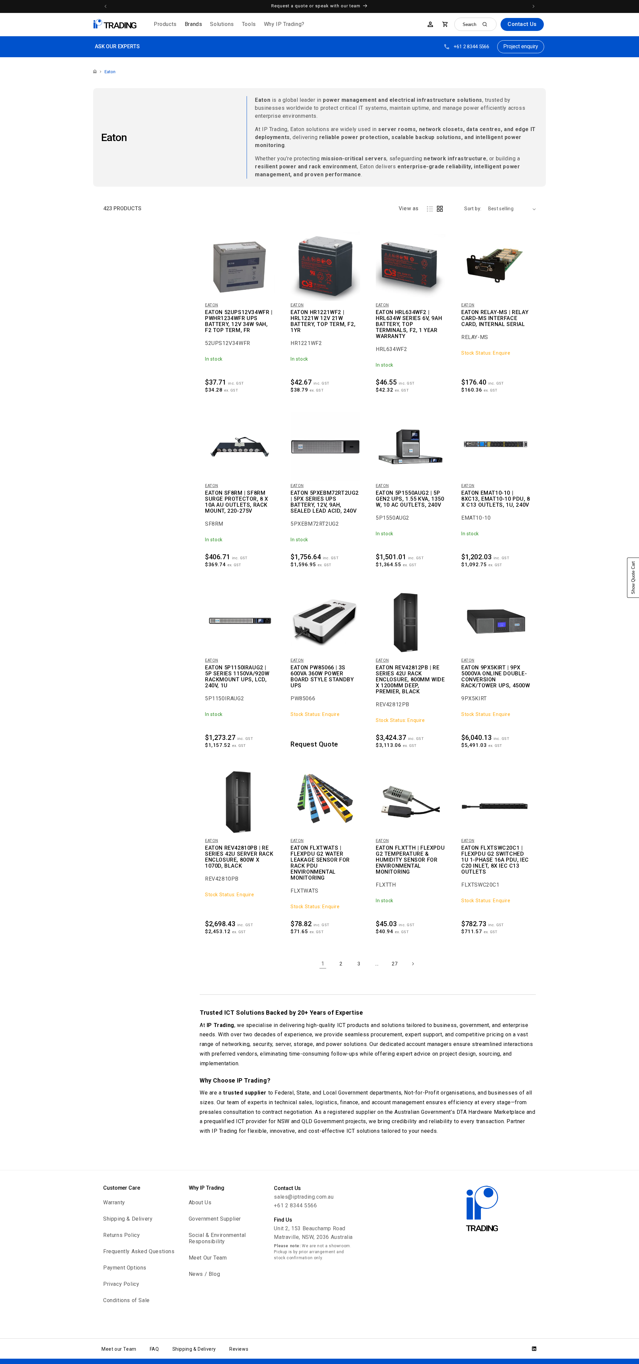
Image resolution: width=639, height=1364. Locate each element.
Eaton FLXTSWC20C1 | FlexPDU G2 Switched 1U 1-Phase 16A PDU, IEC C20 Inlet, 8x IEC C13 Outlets (495, 860)
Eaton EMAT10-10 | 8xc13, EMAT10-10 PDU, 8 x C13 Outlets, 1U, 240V (495, 499)
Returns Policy (121, 1235)
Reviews (238, 1349)
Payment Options (124, 1268)
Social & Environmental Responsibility (217, 1238)
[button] (165, 24)
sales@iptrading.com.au (303, 1197)
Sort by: (472, 208)
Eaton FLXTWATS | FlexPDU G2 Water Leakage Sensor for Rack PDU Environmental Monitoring (320, 863)
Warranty (114, 1202)
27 (394, 963)
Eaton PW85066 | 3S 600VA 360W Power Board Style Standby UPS (322, 677)
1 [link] (322, 963)
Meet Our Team (208, 1258)
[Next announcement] (533, 6)
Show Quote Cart (633, 577)
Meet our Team (119, 1349)
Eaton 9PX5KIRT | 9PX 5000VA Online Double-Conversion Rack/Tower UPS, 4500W (495, 677)
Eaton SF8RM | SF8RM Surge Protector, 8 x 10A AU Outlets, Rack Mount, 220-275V (236, 502)
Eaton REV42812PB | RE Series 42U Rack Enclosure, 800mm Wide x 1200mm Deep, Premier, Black (410, 680)
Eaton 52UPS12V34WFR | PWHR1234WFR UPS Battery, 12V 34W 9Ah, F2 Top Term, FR (239, 321)
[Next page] (412, 963)
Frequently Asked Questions (139, 1251)
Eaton (110, 71)
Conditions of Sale (126, 1300)
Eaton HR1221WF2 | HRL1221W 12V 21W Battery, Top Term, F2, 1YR (323, 321)
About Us (200, 1202)
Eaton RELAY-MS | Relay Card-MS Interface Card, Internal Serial (495, 318)
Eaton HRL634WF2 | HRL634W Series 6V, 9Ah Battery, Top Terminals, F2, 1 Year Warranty (409, 324)
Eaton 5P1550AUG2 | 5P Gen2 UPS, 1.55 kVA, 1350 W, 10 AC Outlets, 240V (410, 499)
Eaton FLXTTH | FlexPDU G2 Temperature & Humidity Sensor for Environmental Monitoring (410, 860)
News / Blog (204, 1274)
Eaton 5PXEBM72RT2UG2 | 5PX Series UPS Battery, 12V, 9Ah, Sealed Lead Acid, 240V (325, 502)
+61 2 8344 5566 (471, 47)
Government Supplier (215, 1219)
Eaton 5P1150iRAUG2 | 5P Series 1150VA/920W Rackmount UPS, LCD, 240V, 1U (237, 677)
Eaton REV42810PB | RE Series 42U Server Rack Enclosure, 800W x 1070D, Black (239, 857)
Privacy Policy (121, 1284)
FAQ (154, 1349)
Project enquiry (520, 46)
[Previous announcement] (105, 6)
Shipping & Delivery (127, 1219)
